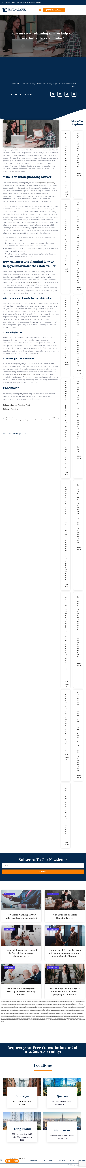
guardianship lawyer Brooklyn (7, 1019)
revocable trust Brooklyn (59, 1009)
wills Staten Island (26, 1015)
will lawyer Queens (48, 1012)
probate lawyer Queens (18, 1007)
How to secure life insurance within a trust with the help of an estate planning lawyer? (78, 731)
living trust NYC (67, 1001)
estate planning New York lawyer (66, 1016)
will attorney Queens (80, 1010)
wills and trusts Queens (31, 1013)
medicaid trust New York (29, 1003)
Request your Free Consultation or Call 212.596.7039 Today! (43, 1050)
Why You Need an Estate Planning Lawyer (78, 151)
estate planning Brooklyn (13, 1016)
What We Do (48, 1160)
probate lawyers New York (28, 1007)
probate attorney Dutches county (21, 1004)
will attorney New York (63, 1010)
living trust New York (60, 1001)
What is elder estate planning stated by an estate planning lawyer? (78, 513)
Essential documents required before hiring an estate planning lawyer (66, 233)
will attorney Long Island (54, 1010)
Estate (7, 405)
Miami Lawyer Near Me (68, 1013)
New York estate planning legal (69, 1003)
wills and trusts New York (13, 1013)
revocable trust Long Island (69, 1009)
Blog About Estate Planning (26, 84)
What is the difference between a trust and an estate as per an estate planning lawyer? (78, 243)
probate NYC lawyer (20, 1009)
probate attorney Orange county (59, 1004)
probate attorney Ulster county (48, 1006)
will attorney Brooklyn (44, 1010)
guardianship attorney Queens (61, 1018)
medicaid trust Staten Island (57, 1003)
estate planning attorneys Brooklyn (70, 1015)
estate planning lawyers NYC (36, 1015)
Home (14, 84)
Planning (21, 405)
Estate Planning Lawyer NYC (43, 1019)
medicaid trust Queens (46, 1003)
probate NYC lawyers (28, 1009)
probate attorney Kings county (35, 1004)
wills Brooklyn (50, 1013)
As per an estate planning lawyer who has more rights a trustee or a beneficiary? (78, 416)
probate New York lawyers (47, 1015)
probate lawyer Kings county (70, 1006)
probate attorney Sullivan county (35, 1006)
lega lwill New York (13, 1001)
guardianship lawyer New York (32, 1019)
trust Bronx (38, 1010)
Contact (82, 1160)
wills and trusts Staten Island (41, 1013)
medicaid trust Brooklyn (8, 1003)
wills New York (20, 1015)
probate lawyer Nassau (8, 1007)
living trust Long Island (51, 1001)
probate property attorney (38, 1009)
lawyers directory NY (79, 1009)
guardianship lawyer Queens (55, 1019)
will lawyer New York (33, 1012)
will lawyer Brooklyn (16, 1012)
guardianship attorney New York (37, 1018)
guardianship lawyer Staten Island (68, 1019)
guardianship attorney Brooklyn (11, 1018)
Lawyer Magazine (76, 1013)
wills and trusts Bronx (66, 1012)
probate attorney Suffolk (24, 1006)
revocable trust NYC (16, 1010)
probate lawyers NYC (38, 1007)
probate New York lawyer (10, 1009)
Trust (28, 405)
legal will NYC (20, 1001)
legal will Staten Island (34, 1001)
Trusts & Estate (17, 9)
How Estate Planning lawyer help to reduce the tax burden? (66, 160)
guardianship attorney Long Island (23, 1018)
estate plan (31, 282)
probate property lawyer (49, 1009)
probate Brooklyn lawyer (60, 1006)
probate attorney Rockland (13, 1006)
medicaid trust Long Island (18, 1003)
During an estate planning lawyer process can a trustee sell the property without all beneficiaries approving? (66, 531)
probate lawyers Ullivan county (70, 1007)
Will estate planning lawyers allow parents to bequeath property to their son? (78, 332)
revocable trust (33, 1010)
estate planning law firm (17, 11)
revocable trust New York (6, 1010)
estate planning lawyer (26, 374)
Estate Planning (11, 409)
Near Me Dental (78, 1019)
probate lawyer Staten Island (49, 1007)
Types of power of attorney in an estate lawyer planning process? (66, 721)
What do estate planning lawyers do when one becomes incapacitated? (78, 627)
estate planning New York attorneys (39, 1016)
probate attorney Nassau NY (46, 1004)
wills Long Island (13, 1015)
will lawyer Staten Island (57, 1012)
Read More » (67, 194)
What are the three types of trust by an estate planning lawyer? (66, 328)
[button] (39, 10)
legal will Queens (26, 1001)
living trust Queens (74, 1001)
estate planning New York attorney (25, 1016)
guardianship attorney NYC (49, 1018)
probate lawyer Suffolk (59, 1007)
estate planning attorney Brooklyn (53, 1016)
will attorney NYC (71, 1010)
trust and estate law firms (58, 1015)
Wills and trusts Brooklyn (75, 1012)
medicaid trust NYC (38, 1003)
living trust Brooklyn (43, 1001)
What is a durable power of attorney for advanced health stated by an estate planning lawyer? (66, 636)
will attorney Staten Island (6, 1012)
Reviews (62, 1160)
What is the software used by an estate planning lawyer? (66, 811)
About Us (33, 1160)
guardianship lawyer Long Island (19, 1019)
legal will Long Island (5, 1001)
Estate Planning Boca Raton (58, 1013)
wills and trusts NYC (22, 1013)
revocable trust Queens (24, 1010)
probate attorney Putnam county (72, 1004)
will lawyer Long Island (24, 1012)
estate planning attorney (45, 183)
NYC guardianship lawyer (10, 1004)
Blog (72, 1160)
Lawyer (14, 405)
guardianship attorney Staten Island (74, 1018)
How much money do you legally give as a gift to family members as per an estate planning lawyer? (66, 424)
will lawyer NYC (41, 1012)
